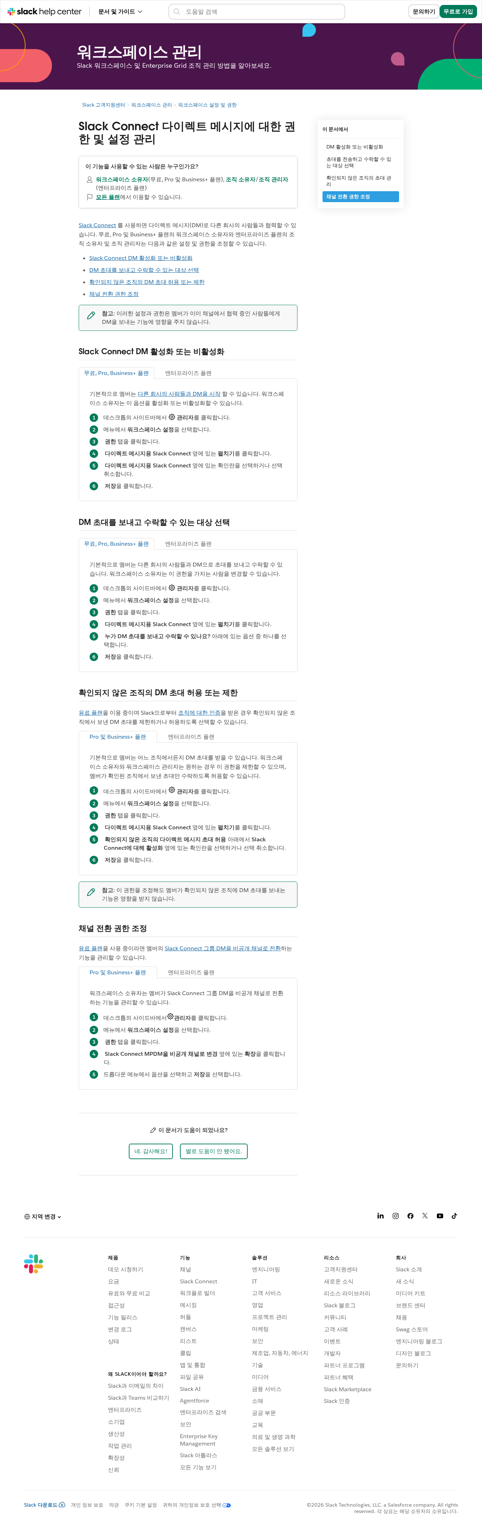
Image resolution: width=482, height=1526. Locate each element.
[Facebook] (410, 1217)
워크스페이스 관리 (151, 105)
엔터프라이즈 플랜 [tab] (188, 373)
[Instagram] (395, 1217)
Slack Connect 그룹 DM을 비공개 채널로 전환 (223, 948)
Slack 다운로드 (41, 1505)
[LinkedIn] (381, 1217)
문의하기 (424, 11)
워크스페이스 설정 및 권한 (207, 105)
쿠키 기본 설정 (141, 1505)
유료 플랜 (91, 712)
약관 (114, 1505)
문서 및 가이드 (116, 11)
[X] (425, 1217)
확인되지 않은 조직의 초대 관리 (358, 181)
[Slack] (33, 1365)
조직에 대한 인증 (199, 712)
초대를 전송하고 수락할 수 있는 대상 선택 (358, 162)
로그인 (391, 11)
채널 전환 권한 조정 (114, 294)
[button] (151, 1151)
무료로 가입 (458, 11)
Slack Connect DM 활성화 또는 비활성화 (141, 258)
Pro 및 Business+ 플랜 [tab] (118, 736)
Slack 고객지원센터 (103, 105)
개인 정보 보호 (87, 1505)
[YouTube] (440, 1217)
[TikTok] (455, 1217)
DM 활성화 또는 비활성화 (354, 147)
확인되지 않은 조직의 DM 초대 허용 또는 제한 (147, 282)
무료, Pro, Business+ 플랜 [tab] (116, 373)
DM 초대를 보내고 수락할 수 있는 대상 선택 (144, 270)
